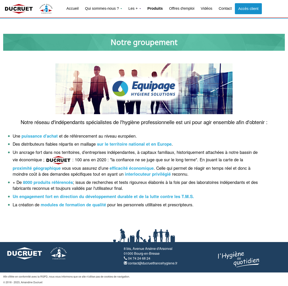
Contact (225, 8)
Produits (155, 8)
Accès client (248, 9)
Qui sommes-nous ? (102, 8)
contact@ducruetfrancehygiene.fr (152, 263)
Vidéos (206, 8)
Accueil (72, 8)
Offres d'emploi (181, 8)
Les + (133, 8)
